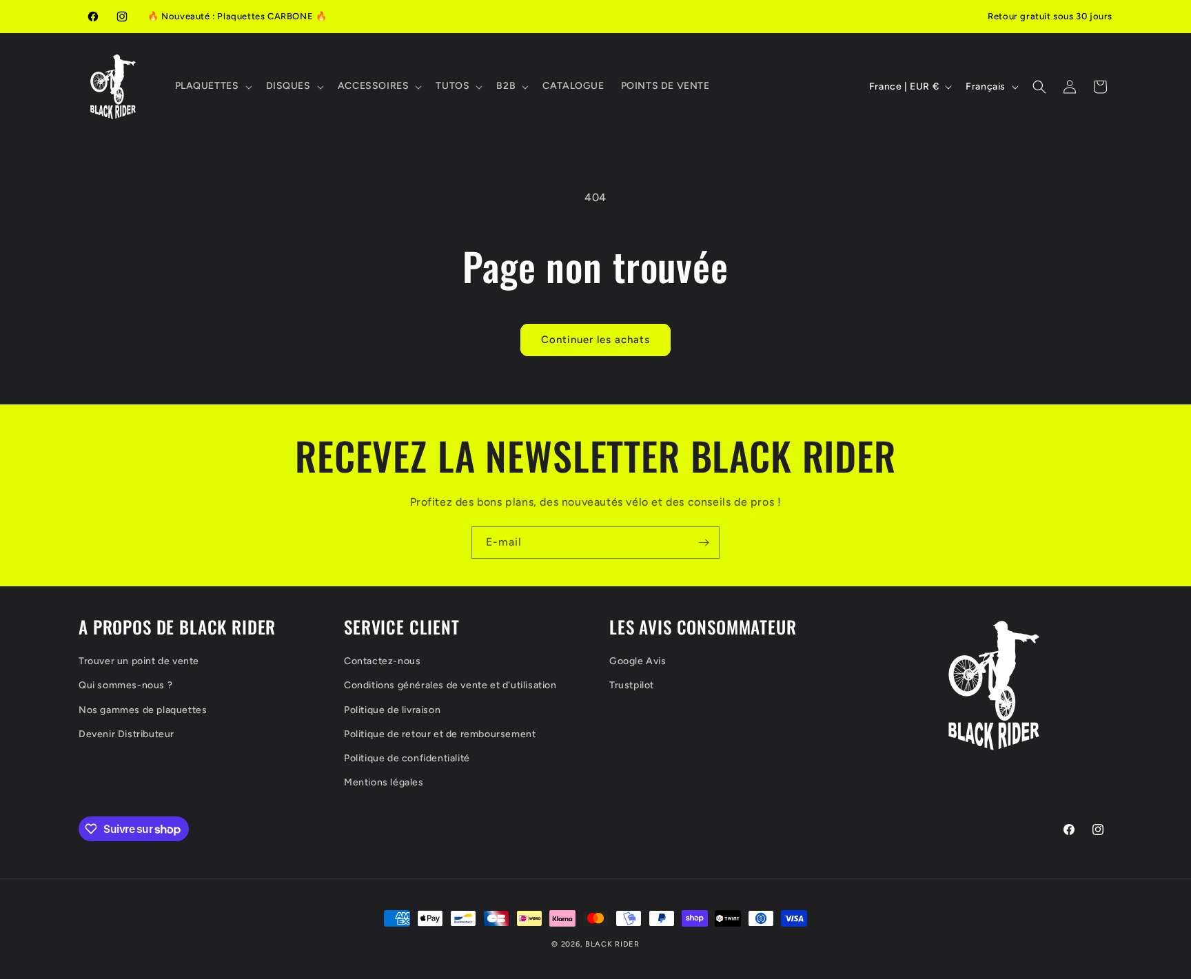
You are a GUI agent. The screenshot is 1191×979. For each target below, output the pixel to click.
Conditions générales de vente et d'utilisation (450, 685)
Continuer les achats (595, 339)
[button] (212, 86)
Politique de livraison (392, 710)
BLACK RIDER (612, 944)
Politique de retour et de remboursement (440, 734)
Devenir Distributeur (126, 734)
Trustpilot (631, 685)
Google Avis (637, 661)
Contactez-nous (382, 661)
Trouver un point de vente (139, 661)
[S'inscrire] (704, 542)
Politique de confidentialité (407, 758)
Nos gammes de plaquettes (143, 710)
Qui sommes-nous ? (125, 685)
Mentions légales (384, 782)
